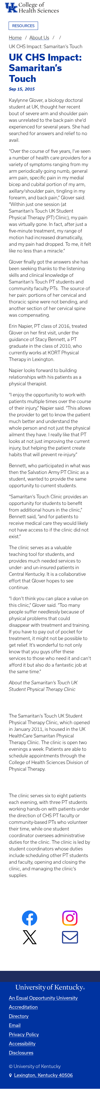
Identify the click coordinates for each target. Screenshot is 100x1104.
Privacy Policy (24, 1034)
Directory (19, 1016)
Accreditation (23, 1007)
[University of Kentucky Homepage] (50, 987)
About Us (39, 37)
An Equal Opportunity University (43, 997)
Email (15, 1025)
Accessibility (22, 1043)
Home (15, 37)
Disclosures (21, 1052)
